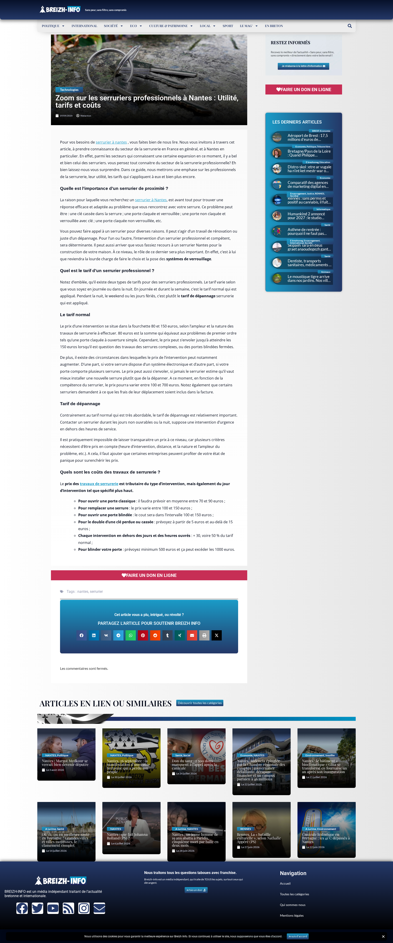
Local (205, 26)
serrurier (96, 591)
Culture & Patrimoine (168, 26)
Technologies (69, 90)
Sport (228, 26)
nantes (82, 591)
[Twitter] (37, 908)
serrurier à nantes (111, 142)
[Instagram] (84, 908)
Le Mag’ (246, 26)
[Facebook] (22, 908)
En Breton (274, 26)
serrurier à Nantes (151, 199)
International (84, 26)
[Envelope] (99, 908)
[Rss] (68, 908)
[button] (349, 26)
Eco (133, 26)
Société (111, 26)
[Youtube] (53, 908)
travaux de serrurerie (99, 483)
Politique (50, 26)
